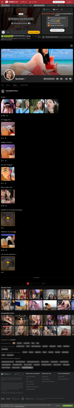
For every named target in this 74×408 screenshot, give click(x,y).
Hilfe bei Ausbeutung (30, 389)
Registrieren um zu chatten (57, 30)
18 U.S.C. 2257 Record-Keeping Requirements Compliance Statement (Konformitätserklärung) (49, 399)
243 (4, 115)
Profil (13, 5)
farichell (13, 340)
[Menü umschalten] (2, 2)
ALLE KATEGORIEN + (27, 367)
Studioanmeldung (46, 379)
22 (3, 205)
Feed (30, 5)
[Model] (71, 45)
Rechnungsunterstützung (63, 379)
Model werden (45, 376)
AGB (27, 379)
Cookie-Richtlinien (30, 384)
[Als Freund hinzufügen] (66, 79)
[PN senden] (70, 79)
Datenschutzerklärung (30, 376)
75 (3, 250)
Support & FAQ (61, 376)
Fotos (25, 5)
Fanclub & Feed (24, 85)
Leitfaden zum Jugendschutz (32, 386)
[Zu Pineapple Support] (22, 398)
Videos (18, 5)
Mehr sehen (36, 277)
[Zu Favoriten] (3, 32)
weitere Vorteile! (59, 28)
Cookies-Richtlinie (19, 406)
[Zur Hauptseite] (12, 2)
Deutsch (18, 374)
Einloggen (69, 2)
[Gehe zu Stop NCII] (30, 399)
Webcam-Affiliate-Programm (48, 381)
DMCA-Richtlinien (29, 381)
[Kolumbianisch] (14, 343)
